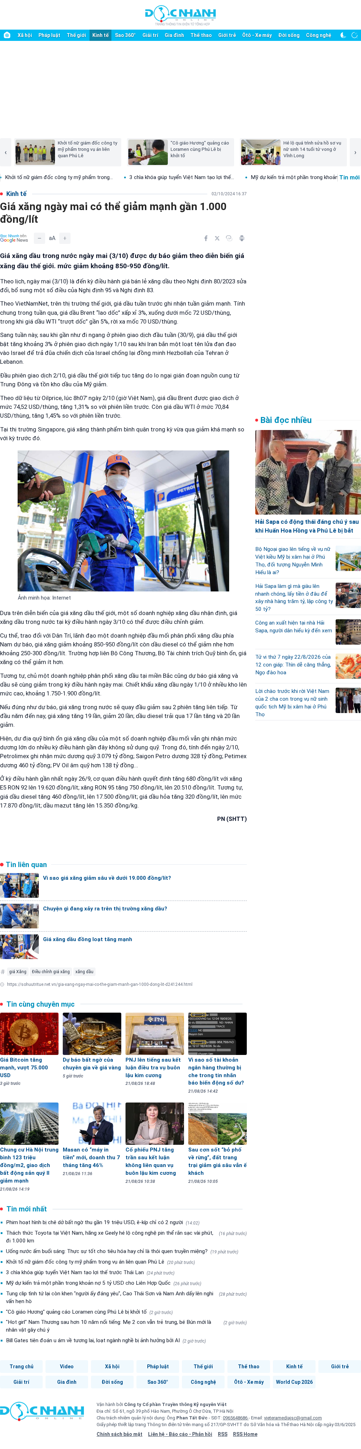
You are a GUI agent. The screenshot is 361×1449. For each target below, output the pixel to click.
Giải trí (150, 35)
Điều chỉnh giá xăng (51, 971)
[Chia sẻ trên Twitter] (217, 238)
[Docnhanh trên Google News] (14, 238)
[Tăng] (65, 238)
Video (67, 1366)
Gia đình (174, 35)
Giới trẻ (227, 35)
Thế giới (76, 35)
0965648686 (236, 1417)
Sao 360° (125, 35)
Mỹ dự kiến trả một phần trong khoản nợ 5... (264, 177)
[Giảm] (39, 238)
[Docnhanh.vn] (42, 1413)
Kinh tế (100, 35)
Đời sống (289, 35)
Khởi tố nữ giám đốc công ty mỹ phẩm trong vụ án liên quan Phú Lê (100, 1262)
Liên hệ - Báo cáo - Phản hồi (180, 1434)
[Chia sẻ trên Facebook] (206, 238)
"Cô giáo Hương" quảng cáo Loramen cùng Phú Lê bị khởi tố (89, 1312)
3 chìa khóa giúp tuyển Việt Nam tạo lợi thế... (144, 177)
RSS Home (245, 1434)
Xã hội (25, 35)
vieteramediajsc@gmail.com (293, 1417)
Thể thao (201, 35)
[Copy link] (229, 238)
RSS (222, 1434)
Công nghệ (318, 35)
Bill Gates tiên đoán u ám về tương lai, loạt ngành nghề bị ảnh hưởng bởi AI (106, 1340)
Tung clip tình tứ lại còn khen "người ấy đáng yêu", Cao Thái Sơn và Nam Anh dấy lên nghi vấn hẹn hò (126, 1297)
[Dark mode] (343, 35)
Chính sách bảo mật (119, 1434)
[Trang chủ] (7, 35)
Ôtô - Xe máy (257, 35)
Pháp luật (49, 35)
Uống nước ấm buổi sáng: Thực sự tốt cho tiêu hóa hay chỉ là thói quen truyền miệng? (122, 1251)
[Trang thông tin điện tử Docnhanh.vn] (180, 15)
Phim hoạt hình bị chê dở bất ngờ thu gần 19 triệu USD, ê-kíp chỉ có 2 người (103, 1222)
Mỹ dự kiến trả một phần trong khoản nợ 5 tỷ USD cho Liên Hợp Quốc (103, 1283)
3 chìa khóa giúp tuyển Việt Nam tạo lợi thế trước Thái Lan (90, 1272)
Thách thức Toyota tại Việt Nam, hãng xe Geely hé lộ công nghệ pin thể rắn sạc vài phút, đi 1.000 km (126, 1237)
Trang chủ (21, 1366)
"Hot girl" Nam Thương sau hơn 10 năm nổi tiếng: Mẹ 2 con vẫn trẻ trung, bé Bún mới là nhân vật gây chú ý (126, 1326)
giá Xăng (17, 971)
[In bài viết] (242, 238)
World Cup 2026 (294, 1382)
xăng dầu (84, 971)
